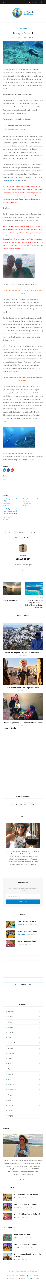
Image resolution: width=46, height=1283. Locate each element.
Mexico (20, 532)
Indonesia (21, 924)
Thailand (10, 1105)
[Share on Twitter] (24, 537)
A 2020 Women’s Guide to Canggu (29, 921)
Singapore (21, 934)
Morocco (11, 1084)
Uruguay (10, 1116)
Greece (10, 1048)
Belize (10, 1022)
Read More (23, 869)
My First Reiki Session (10, 600)
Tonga (10, 1110)
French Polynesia (13, 1043)
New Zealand (12, 1090)
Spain (9, 1100)
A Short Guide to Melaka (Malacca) (29, 941)
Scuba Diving (33, 532)
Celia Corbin (23, 558)
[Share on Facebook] (20, 537)
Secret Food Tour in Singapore (29, 931)
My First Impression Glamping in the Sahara (23, 688)
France (10, 1038)
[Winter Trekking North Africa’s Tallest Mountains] (23, 636)
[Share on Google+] (28, 537)
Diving (10, 532)
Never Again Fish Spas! (22, 1234)
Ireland (10, 1058)
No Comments (29, 37)
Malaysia (21, 944)
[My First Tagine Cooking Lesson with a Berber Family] (23, 706)
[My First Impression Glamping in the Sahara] (23, 671)
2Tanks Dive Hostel (30, 177)
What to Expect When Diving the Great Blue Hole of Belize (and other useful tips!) (34, 603)
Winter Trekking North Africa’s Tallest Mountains (23, 652)
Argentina (11, 1011)
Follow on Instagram (24, 971)
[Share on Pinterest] (31, 537)
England (10, 1027)
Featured (23, 29)
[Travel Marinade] (23, 12)
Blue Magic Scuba (12, 180)
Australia (10, 1017)
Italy (9, 1064)
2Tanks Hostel (7, 217)
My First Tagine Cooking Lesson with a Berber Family (23, 723)
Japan (10, 1069)
